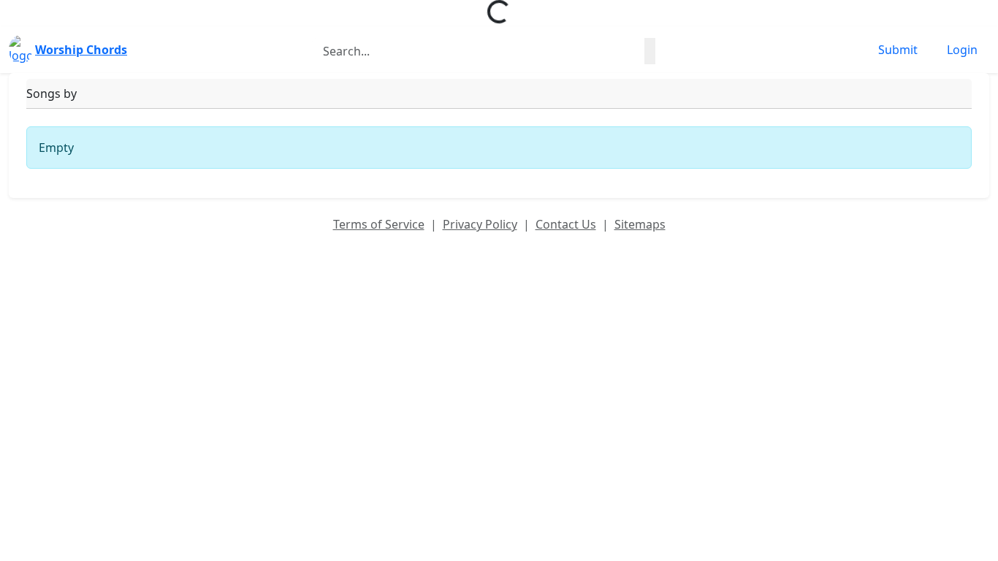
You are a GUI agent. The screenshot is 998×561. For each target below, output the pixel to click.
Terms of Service (378, 224)
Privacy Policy (480, 224)
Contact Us (566, 224)
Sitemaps (640, 224)
